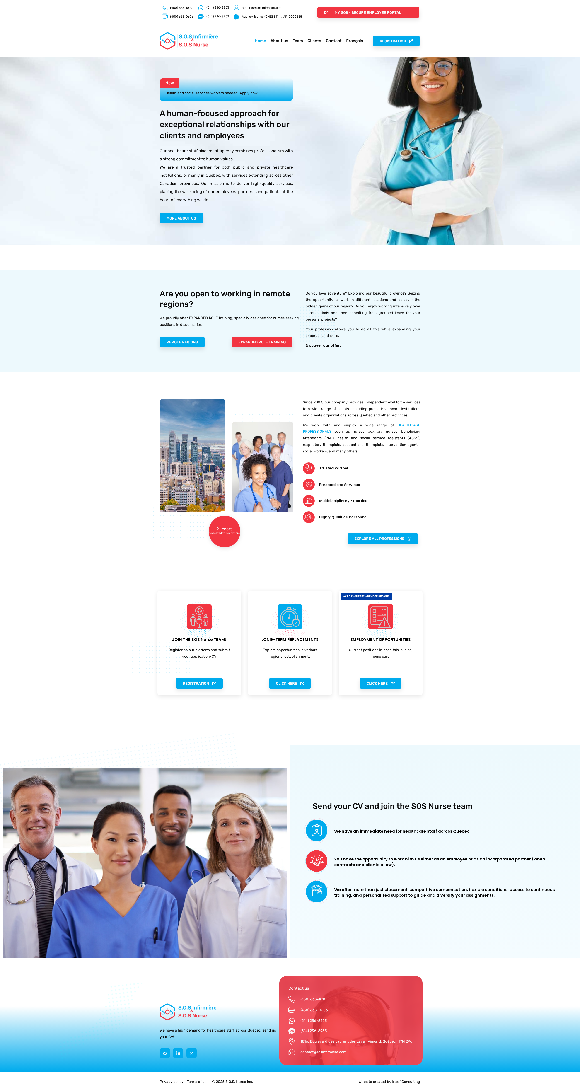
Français (354, 40)
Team (298, 40)
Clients (314, 40)
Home (260, 40)
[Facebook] (165, 1053)
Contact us (298, 988)
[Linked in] (178, 1053)
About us (279, 40)
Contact (334, 40)
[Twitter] (191, 1053)
